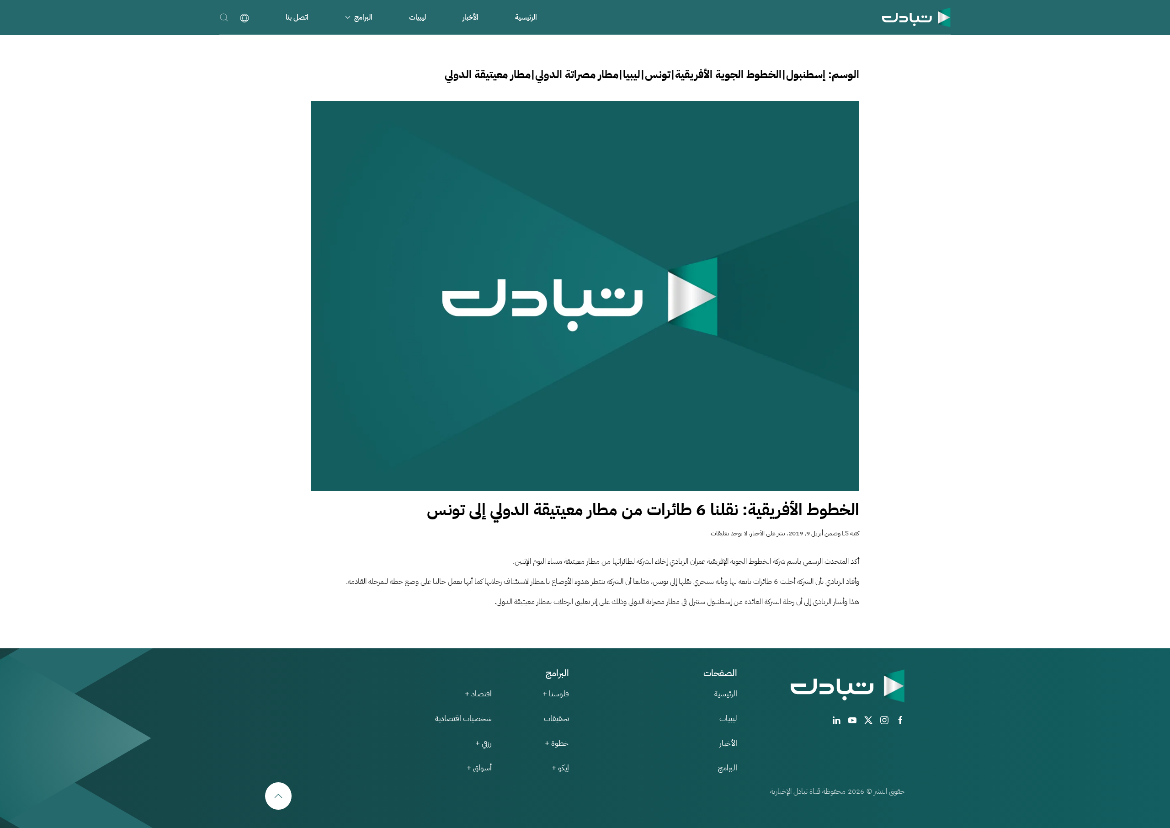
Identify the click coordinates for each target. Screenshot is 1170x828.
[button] (224, 17)
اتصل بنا (297, 17)
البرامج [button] (363, 17)
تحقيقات (556, 718)
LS (845, 533)
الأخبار (471, 17)
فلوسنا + (555, 694)
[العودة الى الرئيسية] (916, 17)
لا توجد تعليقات (729, 533)
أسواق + (479, 768)
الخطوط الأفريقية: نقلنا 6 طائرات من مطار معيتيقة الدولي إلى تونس (643, 509)
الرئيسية (526, 17)
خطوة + (557, 743)
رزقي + (483, 743)
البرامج (727, 768)
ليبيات (417, 17)
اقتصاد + (478, 694)
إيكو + (560, 768)
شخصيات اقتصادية (463, 718)
